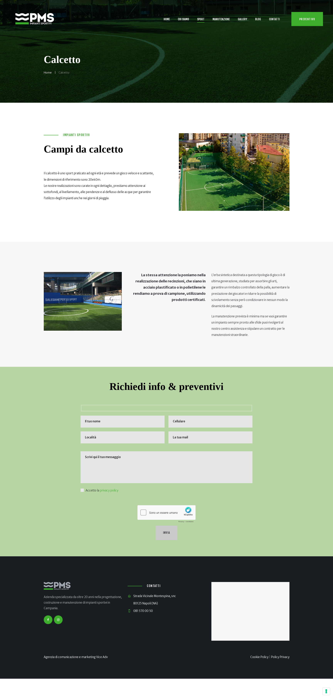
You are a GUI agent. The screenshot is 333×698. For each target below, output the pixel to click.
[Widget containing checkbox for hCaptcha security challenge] (166, 514)
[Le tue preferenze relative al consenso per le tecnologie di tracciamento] (326, 691)
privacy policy (109, 490)
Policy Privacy (280, 657)
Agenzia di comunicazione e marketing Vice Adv (76, 657)
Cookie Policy (259, 657)
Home (48, 72)
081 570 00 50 (143, 611)
